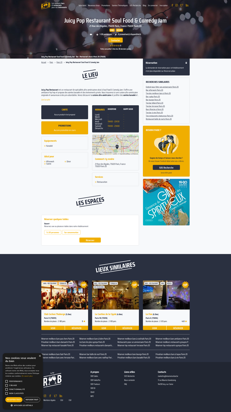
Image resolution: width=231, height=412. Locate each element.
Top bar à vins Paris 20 (154, 112)
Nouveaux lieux (94, 5)
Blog (144, 5)
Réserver (90, 240)
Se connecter (153, 5)
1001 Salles (94, 376)
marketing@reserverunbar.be (168, 376)
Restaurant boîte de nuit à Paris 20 (159, 119)
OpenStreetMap (125, 154)
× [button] (40, 356)
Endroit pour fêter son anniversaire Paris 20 (162, 87)
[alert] (23, 381)
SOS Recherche (135, 5)
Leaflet (115, 154)
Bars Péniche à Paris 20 (154, 109)
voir (53, 328)
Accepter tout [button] (14, 399)
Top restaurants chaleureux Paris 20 (159, 115)
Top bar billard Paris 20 (154, 103)
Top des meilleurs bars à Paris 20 (158, 93)
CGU (61, 400)
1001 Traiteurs (95, 384)
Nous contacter (129, 380)
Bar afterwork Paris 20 (154, 90)
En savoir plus (27, 376)
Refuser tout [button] (32, 399)
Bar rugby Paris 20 (153, 96)
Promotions (105, 5)
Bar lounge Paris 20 (153, 99)
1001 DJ (93, 388)
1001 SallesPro (95, 380)
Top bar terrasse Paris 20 (155, 106)
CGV (70, 400)
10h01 (92, 392)
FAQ (125, 384)
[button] (45, 295)
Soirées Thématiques (120, 5)
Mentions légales (49, 400)
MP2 (92, 396)
